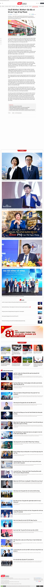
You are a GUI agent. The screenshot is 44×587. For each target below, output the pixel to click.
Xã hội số (3, 6)
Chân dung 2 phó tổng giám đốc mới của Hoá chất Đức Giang (26, 490)
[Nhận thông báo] (36, 3)
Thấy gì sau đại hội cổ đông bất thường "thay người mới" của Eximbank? (13, 296)
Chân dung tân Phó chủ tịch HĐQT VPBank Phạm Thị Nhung (26, 441)
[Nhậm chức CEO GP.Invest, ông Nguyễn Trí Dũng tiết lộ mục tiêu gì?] (7, 484)
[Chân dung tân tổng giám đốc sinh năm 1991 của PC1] (40, 317)
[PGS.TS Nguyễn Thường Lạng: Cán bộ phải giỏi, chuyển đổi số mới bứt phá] (27, 348)
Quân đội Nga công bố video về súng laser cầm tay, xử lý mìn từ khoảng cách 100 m (16, 364)
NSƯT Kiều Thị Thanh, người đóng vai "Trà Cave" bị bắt (38, 352)
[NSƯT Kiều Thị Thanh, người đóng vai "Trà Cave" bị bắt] (38, 348)
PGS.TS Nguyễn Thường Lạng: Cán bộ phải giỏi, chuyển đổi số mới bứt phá (27, 353)
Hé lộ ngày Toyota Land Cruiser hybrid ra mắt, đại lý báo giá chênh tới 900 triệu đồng (16, 353)
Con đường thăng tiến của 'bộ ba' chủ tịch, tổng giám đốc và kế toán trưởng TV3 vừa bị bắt (28, 511)
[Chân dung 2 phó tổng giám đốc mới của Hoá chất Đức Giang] (7, 494)
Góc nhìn (6, 6)
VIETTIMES (22, 3)
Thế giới (30, 6)
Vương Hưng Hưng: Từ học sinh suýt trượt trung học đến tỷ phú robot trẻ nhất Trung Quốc (27, 462)
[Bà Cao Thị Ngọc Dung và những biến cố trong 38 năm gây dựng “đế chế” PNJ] (22, 224)
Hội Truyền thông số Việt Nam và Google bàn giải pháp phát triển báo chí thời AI (5, 364)
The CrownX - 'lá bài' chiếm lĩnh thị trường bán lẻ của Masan (19, 108)
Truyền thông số (41, 6)
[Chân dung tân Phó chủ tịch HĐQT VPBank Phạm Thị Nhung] (7, 445)
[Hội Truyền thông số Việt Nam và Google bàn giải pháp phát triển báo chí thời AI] (6, 359)
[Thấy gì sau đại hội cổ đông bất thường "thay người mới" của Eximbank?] (22, 282)
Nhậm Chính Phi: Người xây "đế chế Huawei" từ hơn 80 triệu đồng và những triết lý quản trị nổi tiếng (28, 422)
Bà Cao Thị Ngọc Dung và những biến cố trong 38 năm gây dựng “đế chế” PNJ (14, 238)
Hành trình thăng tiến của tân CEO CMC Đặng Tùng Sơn (25, 520)
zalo (37, 581)
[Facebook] (29, 14)
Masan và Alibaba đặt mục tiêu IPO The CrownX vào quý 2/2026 (19, 107)
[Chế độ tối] (38, 3)
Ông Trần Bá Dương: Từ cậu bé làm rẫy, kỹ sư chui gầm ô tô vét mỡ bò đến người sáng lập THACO (27, 432)
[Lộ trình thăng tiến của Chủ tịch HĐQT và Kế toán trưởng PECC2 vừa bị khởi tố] (22, 166)
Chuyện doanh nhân (35, 6)
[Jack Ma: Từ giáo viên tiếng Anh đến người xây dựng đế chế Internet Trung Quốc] (40, 303)
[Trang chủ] (0, 6)
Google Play (41, 586)
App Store (37, 586)
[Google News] (34, 14)
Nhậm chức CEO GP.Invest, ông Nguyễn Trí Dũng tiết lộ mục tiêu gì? (28, 481)
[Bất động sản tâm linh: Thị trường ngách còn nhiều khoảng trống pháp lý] (27, 359)
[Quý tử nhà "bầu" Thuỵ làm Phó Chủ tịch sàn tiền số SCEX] (7, 533)
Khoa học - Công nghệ (15, 6)
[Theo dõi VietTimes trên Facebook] (36, 581)
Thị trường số (22, 6)
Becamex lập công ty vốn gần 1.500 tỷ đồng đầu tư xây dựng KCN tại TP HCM (5, 353)
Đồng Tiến (10, 14)
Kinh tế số (10, 6)
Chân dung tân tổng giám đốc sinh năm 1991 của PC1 (10, 316)
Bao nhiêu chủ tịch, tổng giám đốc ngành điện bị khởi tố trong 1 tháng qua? (27, 501)
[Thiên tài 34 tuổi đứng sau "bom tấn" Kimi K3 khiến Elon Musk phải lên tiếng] (40, 322)
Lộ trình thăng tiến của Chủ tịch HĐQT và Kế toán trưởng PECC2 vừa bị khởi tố (14, 180)
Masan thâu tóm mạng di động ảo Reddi (16, 106)
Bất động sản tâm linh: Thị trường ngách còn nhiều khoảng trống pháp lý (27, 364)
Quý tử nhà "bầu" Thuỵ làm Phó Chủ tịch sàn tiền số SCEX (25, 530)
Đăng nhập (42, 3)
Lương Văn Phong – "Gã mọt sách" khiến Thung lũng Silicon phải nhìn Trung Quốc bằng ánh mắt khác (17, 209)
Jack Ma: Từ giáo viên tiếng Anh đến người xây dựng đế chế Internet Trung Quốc (14, 302)
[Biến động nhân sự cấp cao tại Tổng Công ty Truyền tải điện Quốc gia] (22, 253)
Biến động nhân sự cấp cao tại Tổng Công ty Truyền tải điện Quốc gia (12, 267)
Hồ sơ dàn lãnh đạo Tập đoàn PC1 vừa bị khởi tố (23, 559)
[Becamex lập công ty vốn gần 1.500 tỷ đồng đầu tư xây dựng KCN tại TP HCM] (6, 348)
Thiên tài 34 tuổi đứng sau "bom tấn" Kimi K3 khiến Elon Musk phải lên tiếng (13, 320)
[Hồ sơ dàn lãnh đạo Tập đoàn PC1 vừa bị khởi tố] (7, 562)
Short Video (26, 6)
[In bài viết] (31, 14)
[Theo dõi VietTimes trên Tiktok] (40, 581)
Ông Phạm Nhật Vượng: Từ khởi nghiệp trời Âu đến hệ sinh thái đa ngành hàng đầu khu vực (27, 383)
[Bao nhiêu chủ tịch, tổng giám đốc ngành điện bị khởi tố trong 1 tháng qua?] (7, 504)
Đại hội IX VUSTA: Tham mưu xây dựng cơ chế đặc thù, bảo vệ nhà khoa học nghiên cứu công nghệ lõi (38, 365)
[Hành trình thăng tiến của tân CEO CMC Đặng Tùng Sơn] (7, 523)
